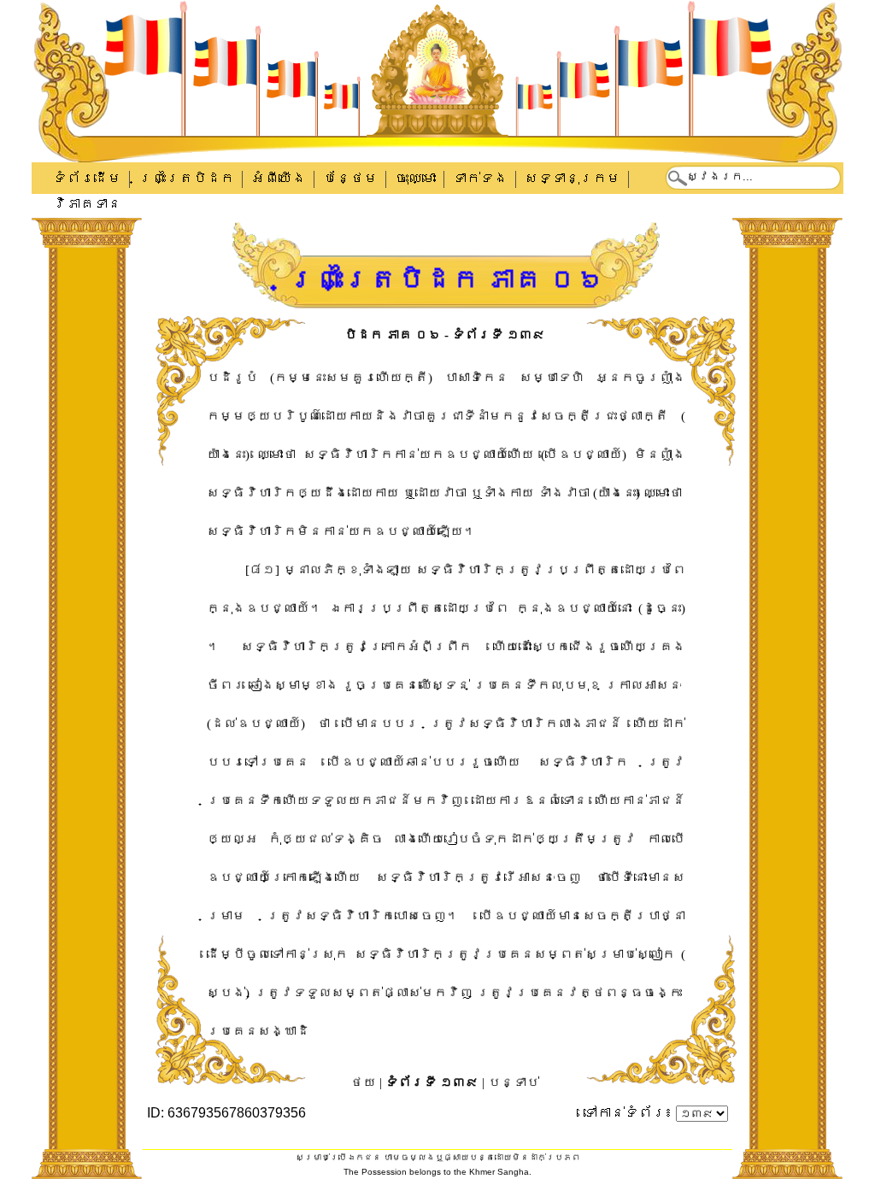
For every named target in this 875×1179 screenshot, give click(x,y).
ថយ (363, 1082)
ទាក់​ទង (480, 178)
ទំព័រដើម (87, 178)
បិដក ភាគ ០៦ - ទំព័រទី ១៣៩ (444, 335)
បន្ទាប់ (513, 1082)
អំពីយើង (278, 178)
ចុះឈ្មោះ (415, 178)
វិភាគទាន (87, 203)
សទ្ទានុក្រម (572, 178)
